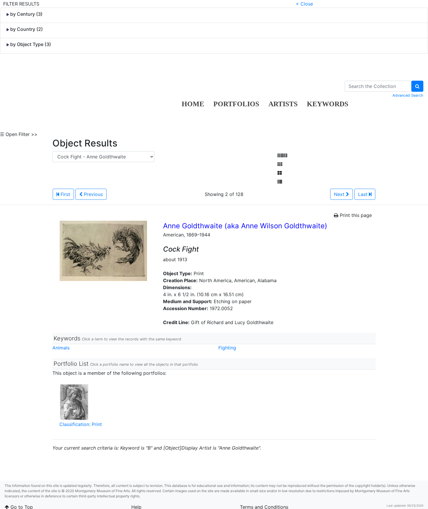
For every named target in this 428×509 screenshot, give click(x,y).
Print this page (355, 215)
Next (340, 194)
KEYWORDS (327, 104)
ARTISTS (283, 104)
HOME (193, 104)
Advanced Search (407, 95)
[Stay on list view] (280, 181)
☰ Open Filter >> (19, 134)
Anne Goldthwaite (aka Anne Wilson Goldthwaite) (245, 226)
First (64, 194)
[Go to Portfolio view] (280, 173)
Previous (92, 194)
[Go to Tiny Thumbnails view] (282, 155)
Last (363, 194)
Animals (61, 348)
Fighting (227, 348)
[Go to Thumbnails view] (280, 164)
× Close (304, 4)
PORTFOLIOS (236, 104)
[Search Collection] (417, 86)
